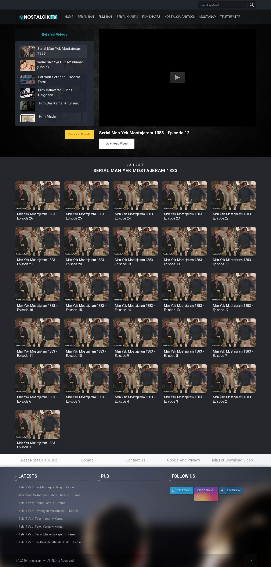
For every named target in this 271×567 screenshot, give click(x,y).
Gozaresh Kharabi (79, 134)
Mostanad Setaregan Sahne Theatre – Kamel (49, 495)
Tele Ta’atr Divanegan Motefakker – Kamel (48, 511)
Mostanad (207, 17)
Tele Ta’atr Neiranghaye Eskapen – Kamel (47, 534)
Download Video (117, 143)
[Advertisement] (130, 511)
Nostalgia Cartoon (180, 17)
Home (69, 17)
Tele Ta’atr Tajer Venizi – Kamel (40, 526)
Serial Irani (85, 17)
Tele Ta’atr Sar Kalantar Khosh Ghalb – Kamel (50, 542)
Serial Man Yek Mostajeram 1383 (135, 170)
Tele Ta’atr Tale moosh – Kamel (40, 519)
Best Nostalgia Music (39, 460)
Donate (87, 460)
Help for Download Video (231, 460)
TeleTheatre (230, 17)
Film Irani (105, 17)
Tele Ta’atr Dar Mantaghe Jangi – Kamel (46, 487)
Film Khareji (151, 17)
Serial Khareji (127, 17)
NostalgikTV (37, 561)
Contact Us (135, 460)
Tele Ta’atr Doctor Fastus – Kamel (42, 503)
